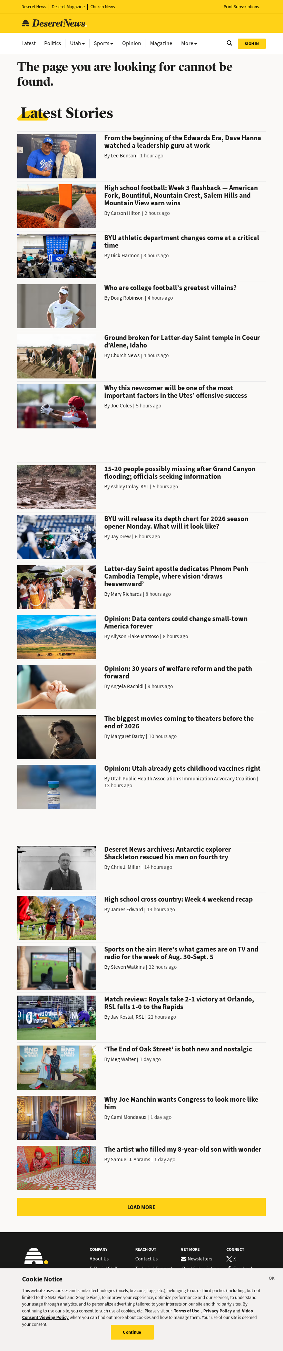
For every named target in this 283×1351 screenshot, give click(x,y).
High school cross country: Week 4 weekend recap (178, 899)
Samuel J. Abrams (130, 1159)
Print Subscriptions (241, 7)
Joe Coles (121, 405)
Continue (132, 1332)
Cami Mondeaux (128, 1117)
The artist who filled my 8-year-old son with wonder (182, 1149)
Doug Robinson (127, 297)
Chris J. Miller (125, 867)
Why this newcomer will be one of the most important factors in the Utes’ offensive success (175, 391)
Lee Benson (123, 155)
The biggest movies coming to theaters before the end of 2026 (179, 722)
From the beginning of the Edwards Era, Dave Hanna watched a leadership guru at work (182, 141)
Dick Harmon (125, 255)
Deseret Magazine (68, 7)
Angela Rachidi (127, 686)
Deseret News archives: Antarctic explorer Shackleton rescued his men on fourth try (167, 853)
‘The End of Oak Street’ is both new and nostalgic (178, 1049)
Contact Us (146, 1259)
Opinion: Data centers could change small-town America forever (175, 622)
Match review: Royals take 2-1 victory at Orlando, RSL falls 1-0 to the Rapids (179, 1003)
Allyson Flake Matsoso (135, 636)
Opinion (131, 43)
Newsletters (200, 1259)
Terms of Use (186, 1311)
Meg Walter (123, 1059)
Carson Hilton (125, 213)
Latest (28, 43)
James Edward (127, 909)
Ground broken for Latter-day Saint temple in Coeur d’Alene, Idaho (182, 341)
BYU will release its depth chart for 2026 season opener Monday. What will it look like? (176, 522)
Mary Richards (126, 594)
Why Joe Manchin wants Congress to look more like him (181, 1103)
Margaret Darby (128, 736)
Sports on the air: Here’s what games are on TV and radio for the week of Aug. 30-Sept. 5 (181, 953)
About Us (99, 1259)
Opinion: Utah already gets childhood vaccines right (182, 768)
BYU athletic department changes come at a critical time (181, 241)
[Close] (272, 1279)
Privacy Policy (217, 1311)
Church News (102, 7)
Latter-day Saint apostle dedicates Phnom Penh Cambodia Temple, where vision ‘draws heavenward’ (176, 576)
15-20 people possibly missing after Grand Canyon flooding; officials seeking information (179, 472)
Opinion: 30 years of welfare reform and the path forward (178, 672)
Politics (52, 43)
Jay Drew (121, 536)
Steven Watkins (128, 967)
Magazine (161, 43)
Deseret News (33, 7)
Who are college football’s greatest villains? (170, 287)
